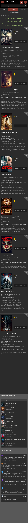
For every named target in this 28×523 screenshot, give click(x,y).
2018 (9, 295)
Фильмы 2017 (8, 224)
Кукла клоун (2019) (7, 255)
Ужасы (24, 55)
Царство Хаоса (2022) (8, 334)
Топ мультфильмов (14, 12)
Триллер (25, 299)
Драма (24, 262)
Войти (21, 2)
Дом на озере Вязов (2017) (10, 217)
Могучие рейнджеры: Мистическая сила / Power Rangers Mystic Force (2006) (14, 476)
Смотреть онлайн (20, 41)
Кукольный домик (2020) (9, 90)
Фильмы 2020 (8, 97)
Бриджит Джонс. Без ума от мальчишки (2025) (14, 484)
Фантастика (4, 342)
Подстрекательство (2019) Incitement (13, 492)
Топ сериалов (23, 9)
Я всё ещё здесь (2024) (9, 501)
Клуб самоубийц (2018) (9, 291)
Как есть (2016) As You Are (10, 468)
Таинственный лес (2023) (10, 460)
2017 (9, 221)
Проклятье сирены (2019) (10, 47)
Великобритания (10, 95)
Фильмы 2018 (8, 299)
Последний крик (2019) (9, 174)
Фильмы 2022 (8, 341)
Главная (4, 9)
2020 (9, 94)
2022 (9, 338)
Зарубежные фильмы (17, 55)
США (7, 53)
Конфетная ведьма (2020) (10, 132)
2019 (9, 52)
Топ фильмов (13, 9)
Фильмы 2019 (8, 55)
